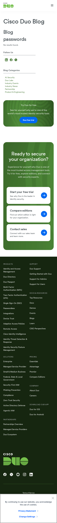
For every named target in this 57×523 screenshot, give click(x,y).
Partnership (10, 89)
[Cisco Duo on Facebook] (5, 474)
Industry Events (11, 83)
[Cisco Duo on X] (11, 474)
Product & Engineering (14, 92)
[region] (28, 508)
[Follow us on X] (16, 60)
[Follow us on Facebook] (11, 60)
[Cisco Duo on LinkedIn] (31, 474)
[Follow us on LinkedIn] (6, 60)
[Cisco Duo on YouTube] (18, 474)
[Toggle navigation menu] (52, 5)
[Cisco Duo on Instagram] (24, 474)
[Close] (52, 498)
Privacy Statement (27, 511)
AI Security (10, 77)
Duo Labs (9, 80)
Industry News (11, 86)
